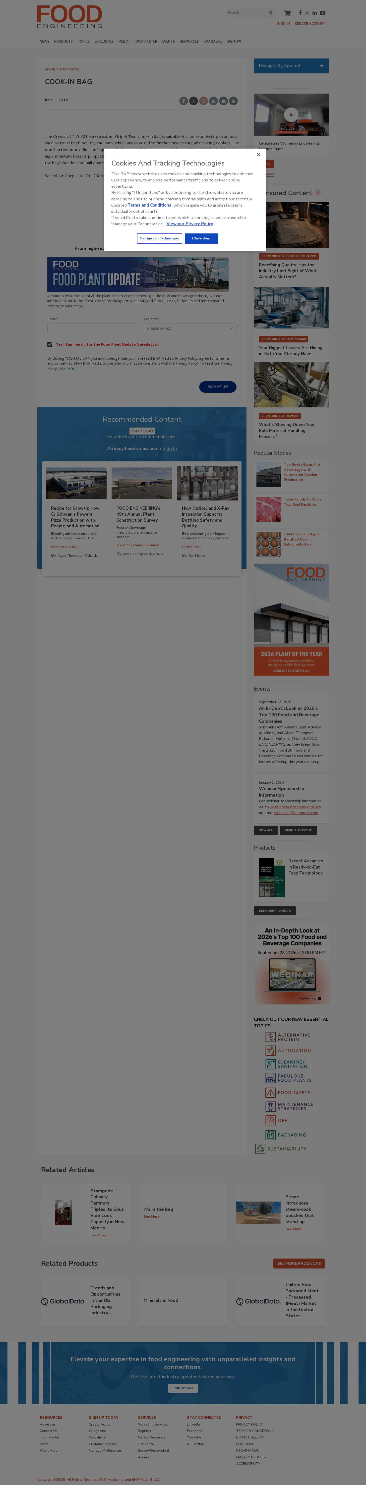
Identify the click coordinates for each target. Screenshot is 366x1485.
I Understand (201, 238)
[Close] (258, 154)
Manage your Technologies (159, 238)
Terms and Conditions (149, 205)
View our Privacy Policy (190, 224)
